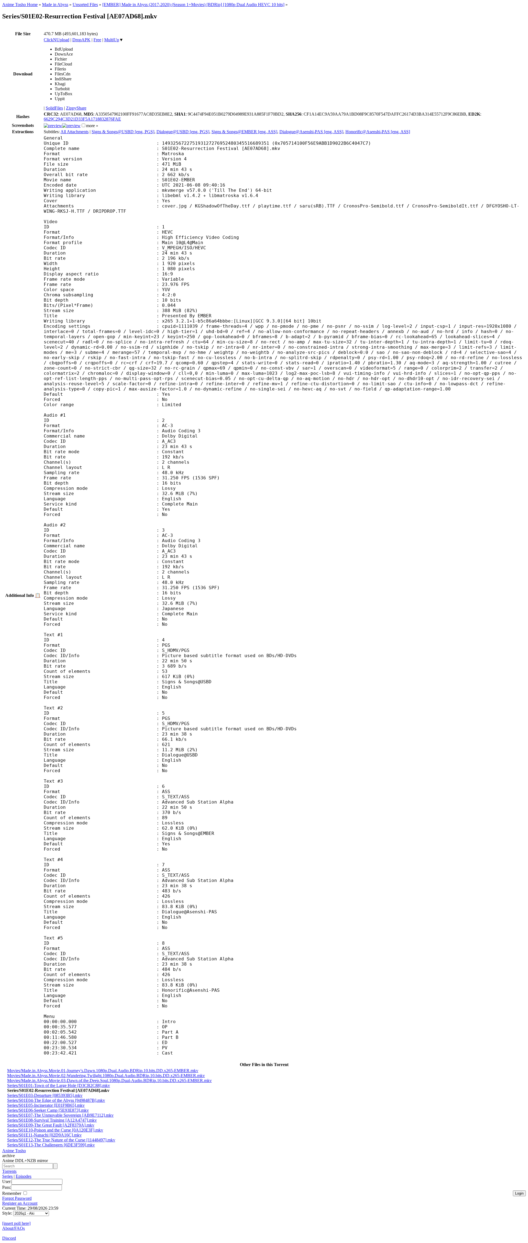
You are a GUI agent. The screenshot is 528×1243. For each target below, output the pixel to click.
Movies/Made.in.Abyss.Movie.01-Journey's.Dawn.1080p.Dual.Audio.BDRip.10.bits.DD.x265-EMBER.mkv (102, 1070)
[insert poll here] (16, 1223)
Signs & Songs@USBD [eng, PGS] (123, 131)
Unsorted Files (85, 4)
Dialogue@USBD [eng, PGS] (182, 131)
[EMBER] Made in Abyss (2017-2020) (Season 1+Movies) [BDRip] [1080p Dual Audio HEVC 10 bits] (193, 4)
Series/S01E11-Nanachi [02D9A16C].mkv (44, 1135)
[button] (83, 125)
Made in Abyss (55, 4)
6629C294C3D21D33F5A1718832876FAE (82, 119)
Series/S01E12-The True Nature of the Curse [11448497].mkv (61, 1140)
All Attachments (75, 131)
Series (7, 1176)
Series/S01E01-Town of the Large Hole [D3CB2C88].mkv (58, 1085)
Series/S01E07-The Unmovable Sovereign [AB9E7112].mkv (60, 1115)
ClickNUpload (56, 39)
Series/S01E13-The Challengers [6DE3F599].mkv (51, 1145)
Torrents (9, 1171)
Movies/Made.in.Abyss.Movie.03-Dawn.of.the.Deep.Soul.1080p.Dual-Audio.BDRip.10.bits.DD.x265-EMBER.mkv (109, 1080)
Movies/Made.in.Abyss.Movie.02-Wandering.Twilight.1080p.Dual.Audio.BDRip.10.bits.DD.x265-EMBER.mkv (106, 1075)
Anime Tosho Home (20, 4)
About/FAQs (13, 1228)
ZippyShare (76, 108)
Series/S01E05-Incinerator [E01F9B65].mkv (46, 1105)
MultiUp (111, 39)
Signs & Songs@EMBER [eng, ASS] (244, 131)
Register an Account (19, 1203)
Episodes (23, 1176)
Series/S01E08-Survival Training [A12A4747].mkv (52, 1120)
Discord (9, 1238)
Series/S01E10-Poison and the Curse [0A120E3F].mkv (55, 1130)
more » (92, 125)
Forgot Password (17, 1198)
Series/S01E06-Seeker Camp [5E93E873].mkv (48, 1110)
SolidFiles (54, 108)
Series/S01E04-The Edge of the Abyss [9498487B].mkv (56, 1100)
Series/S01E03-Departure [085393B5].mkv (44, 1095)
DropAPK (81, 39)
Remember (12, 1193)
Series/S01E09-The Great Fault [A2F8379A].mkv (50, 1125)
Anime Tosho (14, 1150)
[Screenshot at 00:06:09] (71, 125)
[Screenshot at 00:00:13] (53, 125)
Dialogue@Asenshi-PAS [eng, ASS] (311, 131)
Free (97, 39)
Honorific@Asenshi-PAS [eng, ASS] (377, 131)
